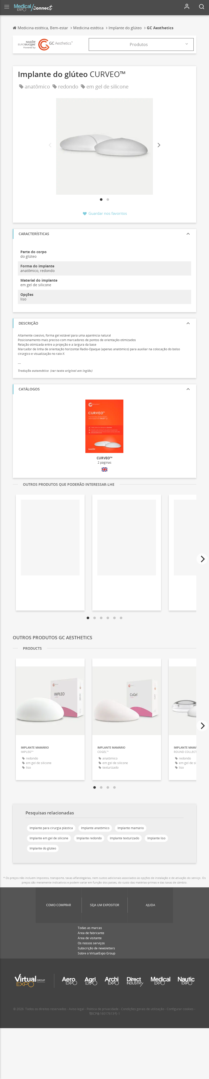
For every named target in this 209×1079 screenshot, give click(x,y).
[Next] (158, 145)
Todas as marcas (90, 928)
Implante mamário (130, 828)
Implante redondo (89, 838)
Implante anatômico (95, 828)
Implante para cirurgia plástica (51, 828)
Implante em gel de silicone (49, 838)
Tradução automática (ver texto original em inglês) (55, 371)
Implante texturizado (124, 838)
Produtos (139, 44)
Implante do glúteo (43, 848)
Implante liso (156, 838)
